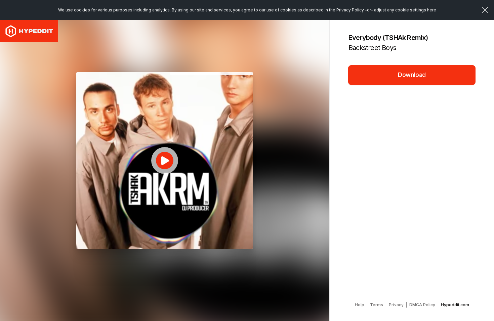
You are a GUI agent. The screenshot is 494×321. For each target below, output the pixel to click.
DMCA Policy (422, 304)
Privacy (396, 304)
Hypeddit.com (455, 304)
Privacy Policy (350, 9)
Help (359, 304)
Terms (376, 304)
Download (412, 74)
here (431, 9)
